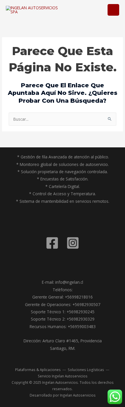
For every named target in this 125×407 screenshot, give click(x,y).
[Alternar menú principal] (113, 10)
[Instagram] (72, 242)
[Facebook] (52, 242)
